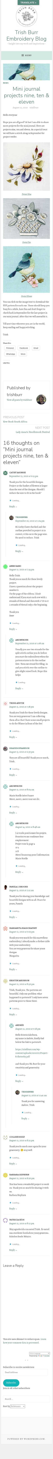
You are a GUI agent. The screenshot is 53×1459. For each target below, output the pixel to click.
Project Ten (26, 242)
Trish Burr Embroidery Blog (26, 35)
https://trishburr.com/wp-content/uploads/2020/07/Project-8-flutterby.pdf (31, 1053)
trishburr (34, 107)
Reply (12, 506)
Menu (28, 55)
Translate (46, 1356)
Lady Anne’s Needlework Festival (33, 430)
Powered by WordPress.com (26, 1439)
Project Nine (26, 194)
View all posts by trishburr (19, 400)
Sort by (6, 1406)
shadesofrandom (19, 748)
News (6, 83)
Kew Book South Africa (15, 419)
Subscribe (11, 1382)
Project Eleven (26, 296)
